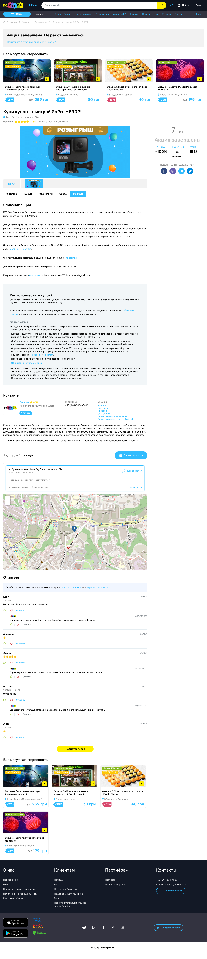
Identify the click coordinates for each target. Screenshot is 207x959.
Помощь (58, 879)
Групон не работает (14, 898)
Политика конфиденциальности (20, 893)
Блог (56, 898)
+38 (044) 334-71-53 (167, 879)
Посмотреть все (75, 748)
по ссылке (71, 257)
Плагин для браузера (65, 889)
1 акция (25, 413)
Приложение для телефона (68, 893)
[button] (74, 529)
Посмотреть (14, 78)
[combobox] (99, 5)
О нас (6, 884)
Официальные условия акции (27, 363)
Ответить (20, 610)
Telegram (26, 249)
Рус (198, 5)
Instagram (103, 408)
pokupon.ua (104, 413)
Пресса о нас (10, 879)
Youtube (102, 405)
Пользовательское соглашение (20, 889)
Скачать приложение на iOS (113, 416)
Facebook (14, 249)
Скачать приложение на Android (115, 419)
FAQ (56, 884)
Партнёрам (111, 879)
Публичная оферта (115, 884)
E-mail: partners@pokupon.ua (171, 884)
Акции (39, 14)
